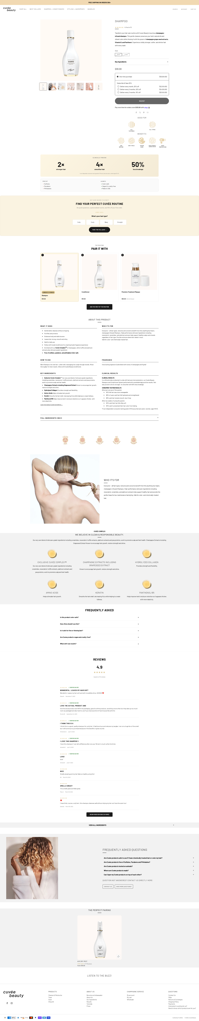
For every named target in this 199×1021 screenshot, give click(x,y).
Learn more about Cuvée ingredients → (51, 404)
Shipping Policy (173, 1002)
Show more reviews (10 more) (99, 814)
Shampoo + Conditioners (54, 9)
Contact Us (172, 995)
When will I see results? (68, 644)
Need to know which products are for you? (182, 1008)
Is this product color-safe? (69, 617)
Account (184, 9)
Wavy (106, 222)
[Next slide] (108, 50)
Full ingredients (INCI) (51, 418)
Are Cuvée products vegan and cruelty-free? (75, 637)
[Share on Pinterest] (144, 112)
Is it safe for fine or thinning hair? (71, 630)
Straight (120, 222)
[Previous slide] (34, 50)
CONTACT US (108, 886)
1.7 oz (126, 54)
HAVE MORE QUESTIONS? (124, 886)
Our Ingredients (92, 999)
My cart (129, 997)
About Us (90, 997)
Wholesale (130, 999)
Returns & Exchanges (175, 999)
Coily (79, 222)
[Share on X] (140, 112)
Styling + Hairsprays (76, 9)
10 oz (118, 54)
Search (175, 9)
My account (130, 995)
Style (50, 999)
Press (88, 1006)
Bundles (91, 9)
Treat (50, 997)
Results (89, 1002)
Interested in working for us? (177, 1006)
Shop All (23, 9)
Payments (171, 1004)
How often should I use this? (69, 624)
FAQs (170, 997)
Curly (92, 222)
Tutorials (89, 1004)
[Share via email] (147, 112)
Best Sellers (35, 9)
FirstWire (180, 1017)
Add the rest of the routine (99, 307)
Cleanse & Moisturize (55, 995)
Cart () (193, 9)
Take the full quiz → (99, 229)
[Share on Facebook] (136, 112)
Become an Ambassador (94, 995)
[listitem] (99, 2)
